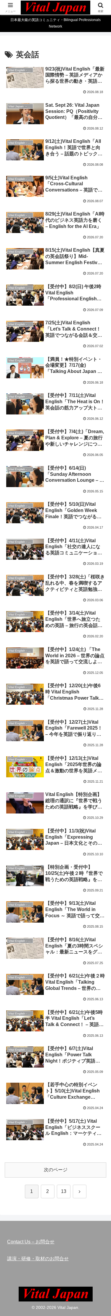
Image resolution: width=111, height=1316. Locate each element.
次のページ (55, 1169)
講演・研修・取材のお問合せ (38, 1258)
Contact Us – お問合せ (30, 1241)
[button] (99, 937)
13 (63, 1191)
